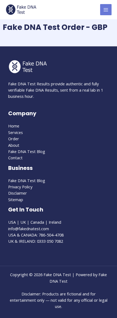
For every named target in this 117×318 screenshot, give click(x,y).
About (13, 145)
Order (13, 138)
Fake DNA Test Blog (26, 151)
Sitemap (15, 199)
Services (15, 132)
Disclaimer (17, 193)
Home (13, 126)
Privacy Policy (20, 186)
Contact (15, 157)
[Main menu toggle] (106, 9)
